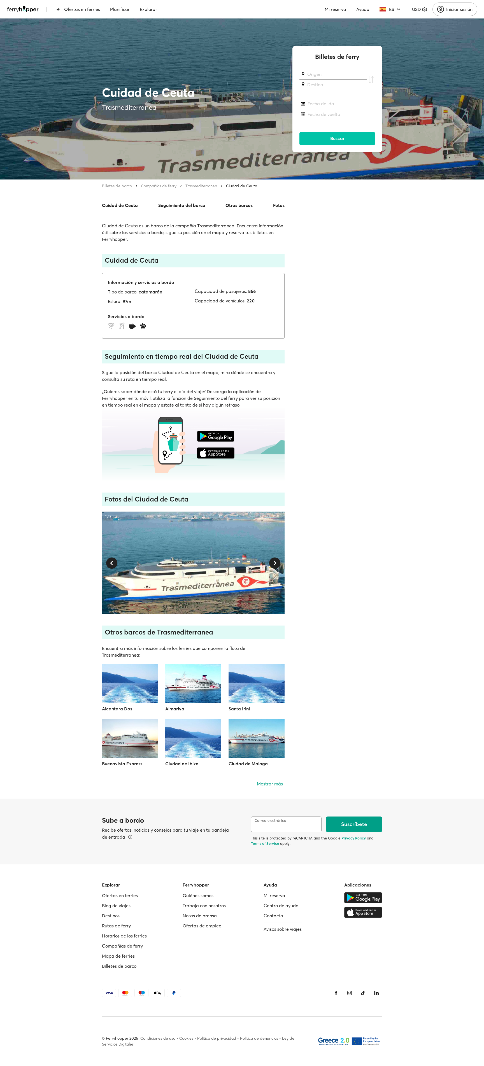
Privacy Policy (353, 838)
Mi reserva (335, 9)
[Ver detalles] (130, 837)
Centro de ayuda (281, 905)
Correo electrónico (270, 820)
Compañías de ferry (158, 185)
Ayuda (362, 9)
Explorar (148, 9)
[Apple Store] (363, 912)
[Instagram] (349, 993)
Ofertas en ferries (82, 9)
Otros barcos (239, 205)
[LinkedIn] (376, 993)
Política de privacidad (216, 1038)
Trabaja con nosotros (204, 905)
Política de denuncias (259, 1038)
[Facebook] (336, 993)
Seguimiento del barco (181, 205)
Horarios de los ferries (124, 936)
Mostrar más (270, 784)
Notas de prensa (200, 915)
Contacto (273, 915)
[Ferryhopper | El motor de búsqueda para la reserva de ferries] (23, 9)
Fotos (279, 205)
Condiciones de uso (157, 1038)
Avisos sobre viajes (283, 929)
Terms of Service (265, 843)
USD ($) (419, 9)
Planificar (120, 9)
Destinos (111, 915)
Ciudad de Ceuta (241, 185)
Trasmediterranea (201, 185)
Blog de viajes (116, 905)
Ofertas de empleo (202, 926)
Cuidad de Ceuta (120, 205)
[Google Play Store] (363, 897)
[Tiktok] (363, 993)
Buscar (337, 138)
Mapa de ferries (118, 956)
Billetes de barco (117, 185)
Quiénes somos (198, 895)
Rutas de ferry (116, 926)
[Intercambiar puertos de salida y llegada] (371, 79)
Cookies (186, 1038)
